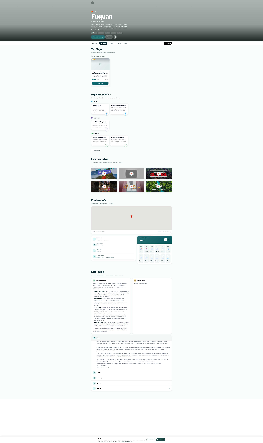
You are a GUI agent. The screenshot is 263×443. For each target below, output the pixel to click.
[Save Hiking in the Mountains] (106, 145)
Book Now (100, 83)
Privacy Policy (129, 441)
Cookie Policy (124, 441)
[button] (100, 72)
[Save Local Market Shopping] (106, 129)
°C (165, 239)
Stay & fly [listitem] (94, 43)
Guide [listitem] (125, 43)
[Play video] (104, 173)
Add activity (97, 150)
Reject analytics (151, 439)
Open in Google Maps (164, 231)
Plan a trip (168, 43)
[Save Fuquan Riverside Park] (125, 145)
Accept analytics (160, 439)
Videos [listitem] (111, 43)
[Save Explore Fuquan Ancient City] (106, 114)
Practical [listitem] (119, 43)
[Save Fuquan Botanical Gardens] (125, 114)
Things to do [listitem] (103, 43)
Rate (110, 37)
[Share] (115, 37)
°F (168, 239)
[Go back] (92, 2)
